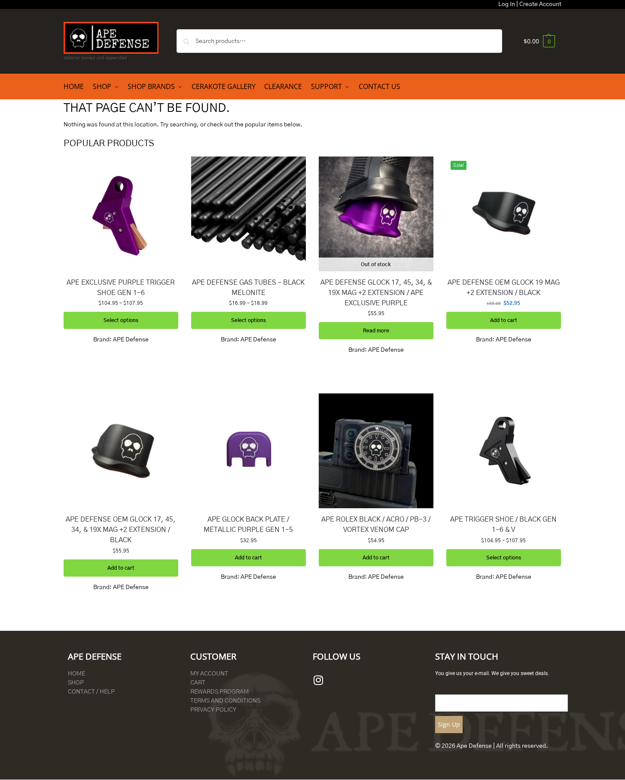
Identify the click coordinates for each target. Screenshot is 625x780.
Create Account (540, 4)
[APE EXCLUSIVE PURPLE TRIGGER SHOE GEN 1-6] (121, 214)
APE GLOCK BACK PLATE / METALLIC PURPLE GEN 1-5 (248, 524)
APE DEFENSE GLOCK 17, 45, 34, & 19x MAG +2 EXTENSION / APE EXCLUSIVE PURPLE (376, 293)
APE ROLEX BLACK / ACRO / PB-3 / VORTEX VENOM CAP (375, 524)
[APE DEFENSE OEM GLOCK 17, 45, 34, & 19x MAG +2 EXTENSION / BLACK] (121, 450)
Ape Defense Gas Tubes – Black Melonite (248, 287)
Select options (121, 320)
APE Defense (131, 340)
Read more (376, 330)
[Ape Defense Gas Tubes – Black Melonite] (248, 214)
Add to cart (503, 320)
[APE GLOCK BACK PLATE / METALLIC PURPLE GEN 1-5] (248, 450)
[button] (539, 41)
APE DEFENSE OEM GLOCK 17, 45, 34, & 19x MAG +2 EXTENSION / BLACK (121, 530)
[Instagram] (318, 680)
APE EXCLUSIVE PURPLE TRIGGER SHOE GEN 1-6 (121, 287)
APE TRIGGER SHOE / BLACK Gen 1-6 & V (503, 524)
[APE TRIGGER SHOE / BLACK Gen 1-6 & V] (503, 450)
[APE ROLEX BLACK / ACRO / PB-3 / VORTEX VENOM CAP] (376, 450)
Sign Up (449, 724)
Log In (506, 4)
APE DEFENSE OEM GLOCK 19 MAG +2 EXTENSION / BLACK (504, 287)
